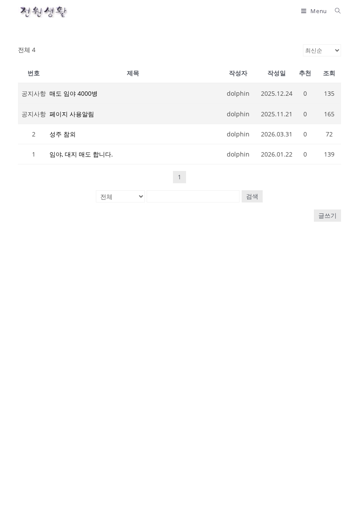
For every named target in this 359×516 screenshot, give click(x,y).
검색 (252, 196)
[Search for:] (334, 11)
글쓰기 (327, 215)
